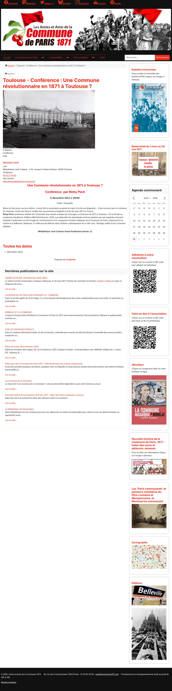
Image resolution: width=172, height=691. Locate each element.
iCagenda (71, 259)
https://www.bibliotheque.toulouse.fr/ (19, 181)
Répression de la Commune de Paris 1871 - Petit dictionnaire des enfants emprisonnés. (44, 364)
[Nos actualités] (91, 57)
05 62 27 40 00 (9, 175)
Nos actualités (81, 57)
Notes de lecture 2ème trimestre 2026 (21, 347)
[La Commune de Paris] (41, 57)
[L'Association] (65, 57)
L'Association (55, 57)
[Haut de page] (167, 686)
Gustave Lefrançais (105, 281)
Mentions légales (8, 682)
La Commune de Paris (26, 57)
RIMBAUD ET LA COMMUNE (18, 312)
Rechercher (163, 57)
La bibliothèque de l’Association (19, 409)
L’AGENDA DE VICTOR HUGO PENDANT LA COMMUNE (31, 295)
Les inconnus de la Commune (18, 381)
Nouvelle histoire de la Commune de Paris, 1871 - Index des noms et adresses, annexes (44, 395)
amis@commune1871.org (106, 674)
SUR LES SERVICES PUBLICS (19, 329)
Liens (102, 57)
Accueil (7, 57)
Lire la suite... (11, 289)
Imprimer (10, 74)
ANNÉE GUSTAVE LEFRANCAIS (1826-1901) (26, 278)
